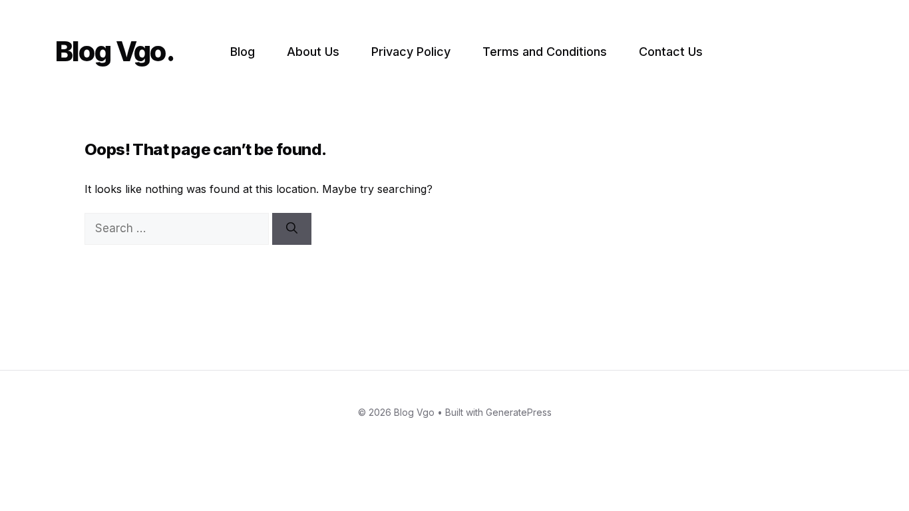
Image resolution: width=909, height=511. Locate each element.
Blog (242, 52)
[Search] (291, 229)
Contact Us (671, 52)
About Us (313, 52)
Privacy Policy (411, 52)
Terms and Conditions (544, 52)
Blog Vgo (110, 51)
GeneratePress (519, 412)
